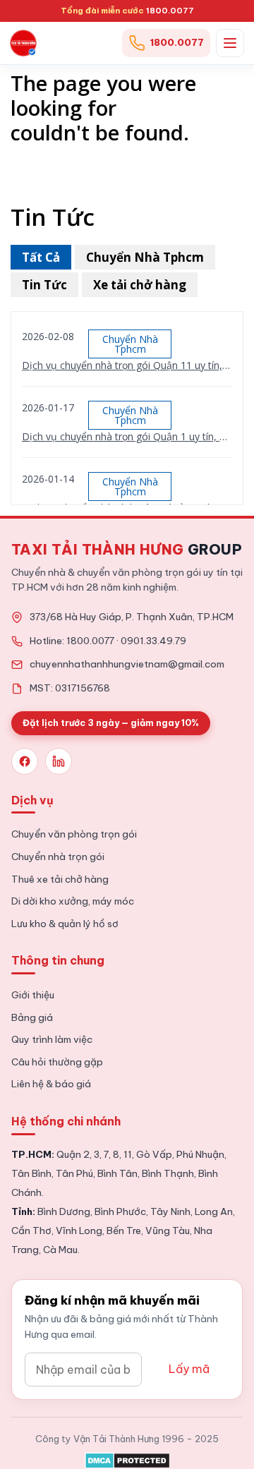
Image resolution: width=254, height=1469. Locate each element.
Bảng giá (32, 1017)
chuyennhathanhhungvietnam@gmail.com (127, 664)
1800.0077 (170, 10)
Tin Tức (44, 285)
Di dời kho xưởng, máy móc (72, 901)
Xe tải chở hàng (139, 285)
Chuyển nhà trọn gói (57, 856)
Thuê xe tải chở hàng (60, 879)
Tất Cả (41, 257)
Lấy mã (189, 1369)
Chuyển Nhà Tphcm (145, 257)
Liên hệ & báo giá (51, 1083)
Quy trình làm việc (51, 1039)
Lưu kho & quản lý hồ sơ (65, 923)
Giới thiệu (32, 995)
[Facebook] (24, 761)
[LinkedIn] (58, 761)
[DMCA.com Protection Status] (127, 1457)
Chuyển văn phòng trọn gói (74, 834)
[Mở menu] (230, 43)
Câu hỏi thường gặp (57, 1062)
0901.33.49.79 (153, 640)
